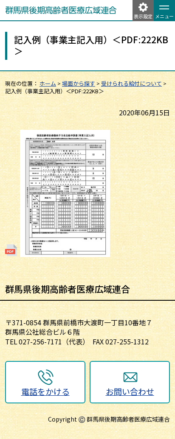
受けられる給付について (131, 83)
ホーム (48, 83)
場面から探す (78, 83)
